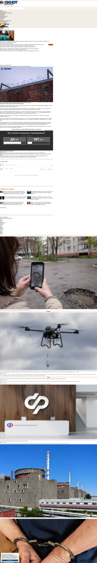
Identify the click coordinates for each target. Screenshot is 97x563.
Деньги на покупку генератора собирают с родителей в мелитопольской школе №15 (66, 518)
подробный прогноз (4, 218)
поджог (28, 157)
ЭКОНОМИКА (2, 17)
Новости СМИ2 (3, 207)
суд (16, 157)
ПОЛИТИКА (2, 15)
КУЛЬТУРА (2, 18)
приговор (18, 157)
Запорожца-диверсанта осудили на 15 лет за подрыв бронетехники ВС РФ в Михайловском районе (20, 155)
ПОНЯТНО (9, 560)
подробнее (10, 218)
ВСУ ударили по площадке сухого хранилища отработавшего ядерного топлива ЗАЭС (15, 518)
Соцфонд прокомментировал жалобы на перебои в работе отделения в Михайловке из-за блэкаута (18, 439)
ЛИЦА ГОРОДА (3, 11)
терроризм (22, 157)
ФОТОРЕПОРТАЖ (3, 21)
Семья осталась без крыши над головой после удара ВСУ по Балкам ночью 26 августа (55, 443)
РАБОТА (7, 24)
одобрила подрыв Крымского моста (39, 126)
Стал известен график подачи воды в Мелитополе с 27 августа (41, 518)
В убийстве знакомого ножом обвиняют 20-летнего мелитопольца (69, 381)
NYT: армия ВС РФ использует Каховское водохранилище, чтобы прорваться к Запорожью (51, 378)
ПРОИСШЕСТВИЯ (3, 16)
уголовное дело (12, 157)
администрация (33, 157)
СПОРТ (1, 19)
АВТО (7, 26)
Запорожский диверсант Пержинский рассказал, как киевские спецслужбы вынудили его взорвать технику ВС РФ (23, 153)
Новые (1, 168)
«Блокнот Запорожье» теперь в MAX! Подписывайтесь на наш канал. (26, 129)
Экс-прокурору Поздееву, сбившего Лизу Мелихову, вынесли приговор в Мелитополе (17, 45)
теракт (25, 157)
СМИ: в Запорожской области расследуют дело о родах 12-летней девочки (69, 370)
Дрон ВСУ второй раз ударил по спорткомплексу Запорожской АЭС (41, 370)
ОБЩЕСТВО (2, 14)
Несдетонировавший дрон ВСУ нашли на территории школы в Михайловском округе (15, 370)
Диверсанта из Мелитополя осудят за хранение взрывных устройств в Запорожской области (18, 152)
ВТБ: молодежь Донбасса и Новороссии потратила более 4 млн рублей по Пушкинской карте (51, 439)
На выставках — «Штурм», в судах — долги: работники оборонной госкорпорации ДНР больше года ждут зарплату (20, 374)
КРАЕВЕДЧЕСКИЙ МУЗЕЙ (5, 20)
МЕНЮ (1, 10)
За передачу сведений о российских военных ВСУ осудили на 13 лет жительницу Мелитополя (17, 378)
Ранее (11, 168)
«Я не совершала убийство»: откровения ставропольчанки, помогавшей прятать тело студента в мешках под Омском (20, 443)
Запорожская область (4, 157)
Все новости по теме (4, 43)
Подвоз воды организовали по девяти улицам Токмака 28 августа (51, 374)
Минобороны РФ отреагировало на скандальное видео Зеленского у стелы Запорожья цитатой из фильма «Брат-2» (23, 375)
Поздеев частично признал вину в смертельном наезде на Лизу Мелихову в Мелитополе (18, 46)
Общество (2, 65)
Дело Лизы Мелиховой (4, 29)
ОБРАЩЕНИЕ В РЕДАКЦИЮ (6, 12)
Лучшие (6, 168)
